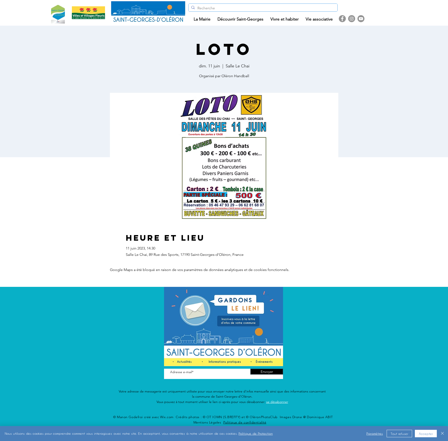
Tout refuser (399, 434)
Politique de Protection (255, 433)
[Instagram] (351, 18)
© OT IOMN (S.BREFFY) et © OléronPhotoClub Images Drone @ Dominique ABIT (268, 417)
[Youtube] (360, 18)
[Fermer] (442, 433)
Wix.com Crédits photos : (181, 417)
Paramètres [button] (374, 433)
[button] (202, 19)
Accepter (426, 434)
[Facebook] (342, 18)
